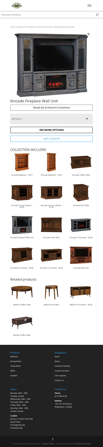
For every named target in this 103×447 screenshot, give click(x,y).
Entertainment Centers (44, 27)
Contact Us (59, 380)
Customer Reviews (62, 366)
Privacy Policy (48, 443)
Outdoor (13, 375)
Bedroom (14, 356)
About (57, 361)
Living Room (21, 27)
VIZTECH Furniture (83, 443)
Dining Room (15, 361)
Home (12, 27)
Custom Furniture (62, 371)
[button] (88, 34)
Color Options (60, 375)
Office (12, 371)
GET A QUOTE (51, 138)
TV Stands (30, 27)
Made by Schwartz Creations (51, 107)
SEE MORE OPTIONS (51, 130)
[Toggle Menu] (89, 5)
